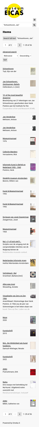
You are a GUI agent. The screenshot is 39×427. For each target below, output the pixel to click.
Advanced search (10, 52)
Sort (5, 60)
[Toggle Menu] (34, 19)
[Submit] (34, 25)
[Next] (20, 45)
